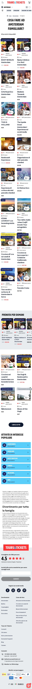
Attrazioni (16, 10)
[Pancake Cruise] (24, 280)
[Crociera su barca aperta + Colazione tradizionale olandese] (24, 249)
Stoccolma (4, 613)
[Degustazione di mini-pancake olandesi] (24, 151)
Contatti (3, 629)
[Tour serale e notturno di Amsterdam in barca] (8, 284)
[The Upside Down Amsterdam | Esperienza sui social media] (24, 119)
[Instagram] (13, 590)
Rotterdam (4, 610)
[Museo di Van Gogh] (24, 401)
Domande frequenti (7, 639)
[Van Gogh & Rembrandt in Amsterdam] (24, 368)
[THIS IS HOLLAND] (8, 115)
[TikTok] (19, 590)
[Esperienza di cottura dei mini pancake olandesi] (8, 182)
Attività (9, 10)
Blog (2, 642)
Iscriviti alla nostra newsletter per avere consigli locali (14, 568)
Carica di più (16, 425)
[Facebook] (7, 590)
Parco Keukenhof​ (21, 612)
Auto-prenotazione (6, 635)
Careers (3, 645)
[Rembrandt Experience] (8, 150)
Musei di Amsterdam (22, 609)
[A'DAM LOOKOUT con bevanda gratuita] (8, 212)
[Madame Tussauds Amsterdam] (24, 85)
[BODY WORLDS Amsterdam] (8, 52)
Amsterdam (4, 600)
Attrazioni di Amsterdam (23, 600)
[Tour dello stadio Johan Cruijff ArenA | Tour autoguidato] (24, 214)
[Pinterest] (24, 590)
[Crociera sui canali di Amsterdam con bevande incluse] (8, 370)
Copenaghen (5, 607)
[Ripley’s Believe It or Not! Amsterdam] (24, 53)
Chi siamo (4, 632)
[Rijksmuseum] (8, 400)
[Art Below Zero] (24, 180)
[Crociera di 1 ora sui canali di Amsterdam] (8, 248)
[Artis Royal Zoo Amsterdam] (8, 84)
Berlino (3, 604)
